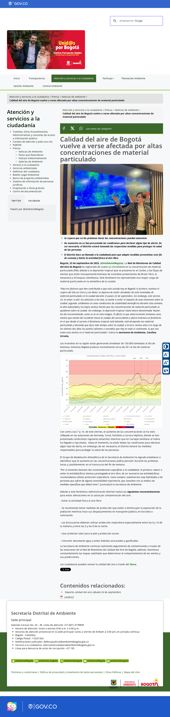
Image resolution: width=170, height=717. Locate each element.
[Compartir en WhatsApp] (81, 128)
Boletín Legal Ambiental (26, 174)
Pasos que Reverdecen (31, 154)
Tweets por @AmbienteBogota (27, 209)
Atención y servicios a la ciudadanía (29, 96)
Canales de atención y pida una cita (32, 141)
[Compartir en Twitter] (72, 128)
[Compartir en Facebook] (64, 128)
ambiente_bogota (48, 660)
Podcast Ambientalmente (32, 158)
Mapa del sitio (132, 672)
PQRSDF (17, 145)
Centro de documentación (27, 191)
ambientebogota (119, 660)
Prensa (55, 96)
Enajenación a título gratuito (28, 188)
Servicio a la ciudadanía (26, 164)
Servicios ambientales (25, 168)
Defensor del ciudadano (26, 171)
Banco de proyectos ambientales (31, 178)
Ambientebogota (73, 660)
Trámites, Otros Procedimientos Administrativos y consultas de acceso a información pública (34, 135)
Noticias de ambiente (73, 96)
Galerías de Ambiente (31, 161)
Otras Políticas (113, 672)
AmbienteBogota (24, 660)
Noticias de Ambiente (30, 151)
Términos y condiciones (24, 672)
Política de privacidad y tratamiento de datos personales (71, 672)
